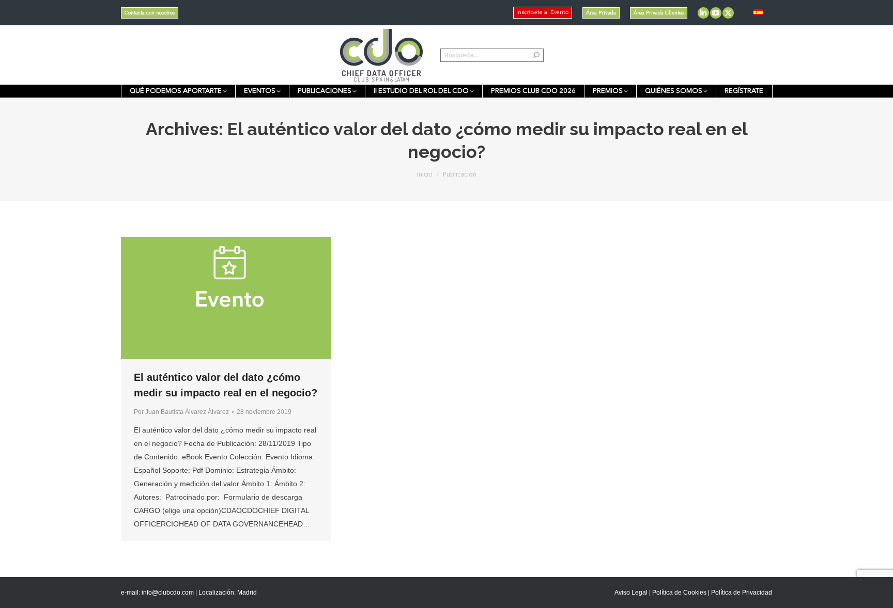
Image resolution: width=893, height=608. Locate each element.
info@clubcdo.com (168, 592)
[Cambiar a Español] (758, 13)
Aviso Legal (631, 592)
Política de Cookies (679, 592)
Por (181, 411)
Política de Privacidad (741, 592)
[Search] (536, 55)
